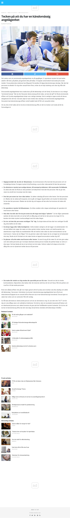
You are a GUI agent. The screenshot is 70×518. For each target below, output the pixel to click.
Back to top (35, 509)
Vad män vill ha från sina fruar (20, 447)
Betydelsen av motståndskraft (20, 412)
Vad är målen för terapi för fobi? (21, 423)
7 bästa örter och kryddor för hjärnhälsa (23, 431)
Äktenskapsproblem (23, 12)
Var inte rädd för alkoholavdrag (21, 439)
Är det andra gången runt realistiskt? (22, 314)
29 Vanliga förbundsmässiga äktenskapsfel (24, 322)
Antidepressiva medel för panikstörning (23, 404)
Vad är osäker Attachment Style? (21, 330)
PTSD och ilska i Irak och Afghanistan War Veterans (26, 381)
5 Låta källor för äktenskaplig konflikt (22, 338)
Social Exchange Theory (19, 389)
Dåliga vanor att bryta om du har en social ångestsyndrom (28, 397)
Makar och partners (12, 12)
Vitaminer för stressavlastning (20, 455)
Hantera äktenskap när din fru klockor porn (24, 346)
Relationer (3, 12)
